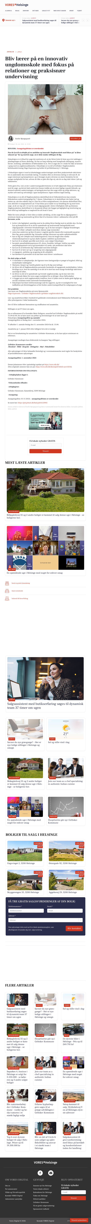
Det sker (35, 11)
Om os (7, 1186)
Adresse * (12, 916)
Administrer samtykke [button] (13, 1199)
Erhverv (26, 11)
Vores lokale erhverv (41, 1189)
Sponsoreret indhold (41, 1209)
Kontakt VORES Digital (14, 1196)
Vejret (79, 11)
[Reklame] (45, 421)
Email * (50, 906)
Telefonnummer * (15, 906)
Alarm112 (8, 11)
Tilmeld (45, 451)
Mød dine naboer (59, 11)
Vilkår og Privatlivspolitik (15, 1192)
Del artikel (74, 139)
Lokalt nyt (46, 11)
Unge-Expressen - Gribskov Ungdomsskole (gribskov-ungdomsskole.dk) (35, 293)
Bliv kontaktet (74, 928)
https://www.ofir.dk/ (51, 364)
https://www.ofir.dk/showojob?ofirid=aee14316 (53, 367)
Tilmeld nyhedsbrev (79, 1220)
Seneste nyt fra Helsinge (42, 1186)
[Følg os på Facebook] (40, 1173)
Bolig (17, 11)
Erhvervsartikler (39, 1199)
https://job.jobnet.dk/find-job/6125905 (32, 403)
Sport (71, 11)
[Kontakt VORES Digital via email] (50, 1173)
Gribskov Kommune (41, 1202)
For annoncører (11, 1189)
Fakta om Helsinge (40, 1196)
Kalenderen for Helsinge (42, 1192)
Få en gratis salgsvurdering (43, 1206)
